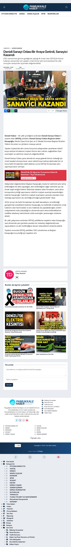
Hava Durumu (48, 402)
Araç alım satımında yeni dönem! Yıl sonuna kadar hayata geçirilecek (18, 355)
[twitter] (30, 457)
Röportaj (9, 516)
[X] (20, 420)
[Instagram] (23, 420)
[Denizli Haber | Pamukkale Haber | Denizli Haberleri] (35, 7)
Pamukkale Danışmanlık (18, 499)
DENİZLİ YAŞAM (10, 434)
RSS (18, 445)
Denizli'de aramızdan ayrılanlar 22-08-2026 (18, 307)
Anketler (9, 521)
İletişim (9, 525)
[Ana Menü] (4, 7)
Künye (8, 523)
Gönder (9, 385)
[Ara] (66, 7)
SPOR (43, 14)
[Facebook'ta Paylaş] (5, 110)
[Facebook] (16, 420)
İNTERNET (13, 502)
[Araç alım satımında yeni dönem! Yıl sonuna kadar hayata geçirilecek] (20, 344)
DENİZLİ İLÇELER (33, 14)
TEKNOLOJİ (13, 495)
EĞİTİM (39, 432)
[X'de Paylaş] (8, 110)
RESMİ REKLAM (53, 14)
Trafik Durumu (48, 405)
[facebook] (15, 457)
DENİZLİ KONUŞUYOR (17, 490)
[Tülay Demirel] (9, 274)
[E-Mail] (16, 277)
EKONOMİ (8, 430)
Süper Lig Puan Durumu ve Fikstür (22, 537)
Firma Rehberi (11, 511)
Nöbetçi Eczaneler (50, 400)
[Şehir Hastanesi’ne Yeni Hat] (51, 344)
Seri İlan (9, 513)
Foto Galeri (10, 504)
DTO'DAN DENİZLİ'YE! (9, 14)
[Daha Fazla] (15, 110)
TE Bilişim (40, 451)
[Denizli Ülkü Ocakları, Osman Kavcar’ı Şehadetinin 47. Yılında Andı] (51, 297)
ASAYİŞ (39, 426)
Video (8, 506)
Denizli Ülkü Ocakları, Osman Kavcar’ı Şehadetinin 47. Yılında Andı (48, 307)
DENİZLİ (22, 14)
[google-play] (35, 438)
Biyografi (9, 518)
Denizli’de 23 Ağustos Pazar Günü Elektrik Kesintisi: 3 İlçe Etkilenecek (18, 331)
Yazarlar (9, 509)
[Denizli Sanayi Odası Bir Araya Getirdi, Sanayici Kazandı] (35, 89)
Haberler (6, 48)
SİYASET (7, 432)
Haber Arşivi (48, 413)
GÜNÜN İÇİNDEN (17, 48)
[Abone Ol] (61, 111)
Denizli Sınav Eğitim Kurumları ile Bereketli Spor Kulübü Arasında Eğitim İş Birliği (51, 331)
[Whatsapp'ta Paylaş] (12, 110)
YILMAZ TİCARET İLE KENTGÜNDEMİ (23, 497)
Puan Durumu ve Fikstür (51, 407)
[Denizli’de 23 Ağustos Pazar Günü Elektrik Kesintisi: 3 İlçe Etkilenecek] (20, 320)
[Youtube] (26, 420)
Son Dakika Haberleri (50, 411)
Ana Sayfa (10, 462)
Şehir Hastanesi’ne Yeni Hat (44, 354)
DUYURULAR (14, 492)
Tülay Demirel (20, 273)
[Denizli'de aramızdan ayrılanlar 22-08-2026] (20, 297)
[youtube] (58, 457)
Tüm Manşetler (49, 409)
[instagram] (44, 457)
